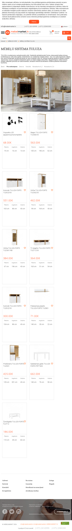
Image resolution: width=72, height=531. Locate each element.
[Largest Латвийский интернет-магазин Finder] (63, 523)
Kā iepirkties (6, 491)
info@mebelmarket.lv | (27, 524)
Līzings (51, 480)
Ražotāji (5, 484)
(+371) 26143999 (30, 26)
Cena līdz (28, 66)
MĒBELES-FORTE (12, 41)
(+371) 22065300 (44, 26)
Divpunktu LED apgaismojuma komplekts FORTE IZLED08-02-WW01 (13, 135)
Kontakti (5, 487)
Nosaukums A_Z (38, 66)
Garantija (29, 484)
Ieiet (67, 32)
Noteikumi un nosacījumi (34, 487)
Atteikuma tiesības (32, 491)
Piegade (51, 484)
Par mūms (29, 480)
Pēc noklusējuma (12, 66)
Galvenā (3, 41)
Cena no (21, 66)
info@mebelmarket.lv (8, 26)
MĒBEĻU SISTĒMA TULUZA (27, 41)
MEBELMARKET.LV (52, 524)
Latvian (65, 26)
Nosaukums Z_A (49, 66)
